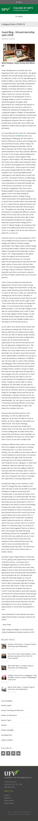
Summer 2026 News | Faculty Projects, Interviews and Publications (22, 645)
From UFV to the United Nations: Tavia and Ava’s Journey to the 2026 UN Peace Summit (22, 656)
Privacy (16, 814)
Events (12, 803)
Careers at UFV (9, 800)
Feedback (27, 814)
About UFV (7, 798)
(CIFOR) (18, 136)
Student (4, 725)
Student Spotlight (7, 730)
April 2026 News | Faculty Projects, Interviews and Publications (21, 667)
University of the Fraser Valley (17, 777)
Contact (6, 795)
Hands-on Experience (9, 715)
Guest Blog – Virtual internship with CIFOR (18, 33)
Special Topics (6, 720)
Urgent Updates (7, 740)
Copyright (10, 814)
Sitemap (21, 814)
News (6, 803)
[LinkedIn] (18, 753)
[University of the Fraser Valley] (6, 9)
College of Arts (23, 7)
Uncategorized (6, 735)
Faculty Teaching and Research (12, 710)
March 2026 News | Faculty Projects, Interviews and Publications (21, 688)
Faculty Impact (6, 705)
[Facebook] (8, 753)
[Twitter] (3, 753)
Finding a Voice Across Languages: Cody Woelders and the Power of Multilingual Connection (22, 677)
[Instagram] (13, 753)
